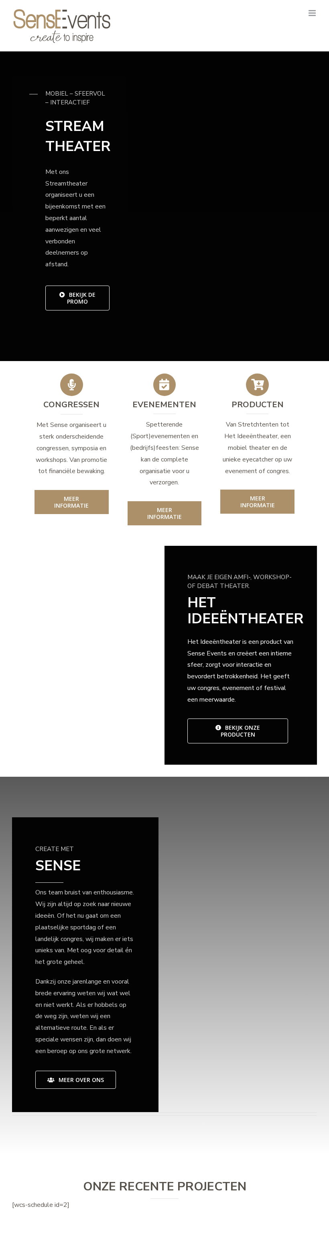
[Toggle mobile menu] (313, 13)
